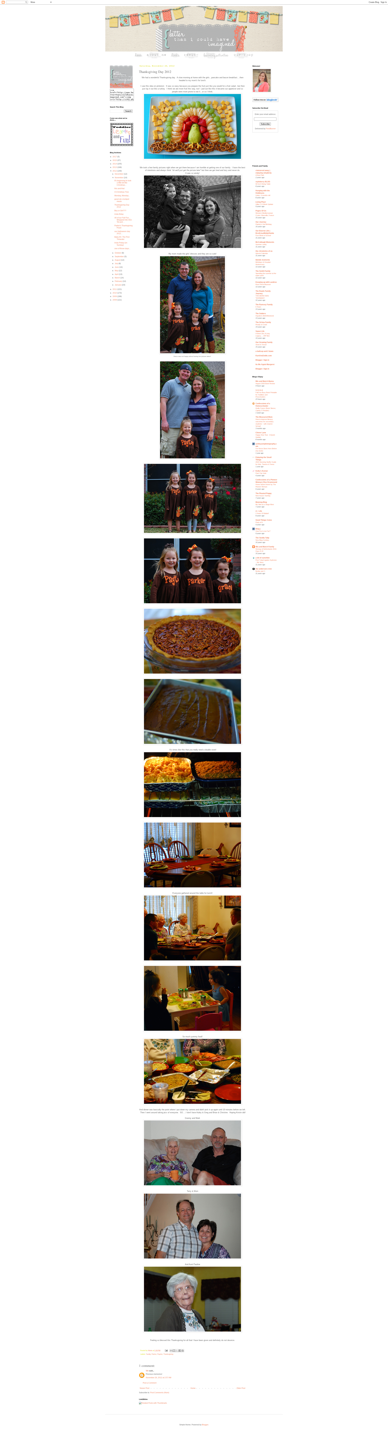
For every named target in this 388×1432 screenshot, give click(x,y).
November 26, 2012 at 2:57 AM (158, 1378)
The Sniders (261, 313)
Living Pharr (261, 202)
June (117, 267)
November (119, 178)
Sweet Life (260, 331)
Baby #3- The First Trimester (121, 238)
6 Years (258, 307)
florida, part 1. (261, 571)
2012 (115, 171)
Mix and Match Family (265, 547)
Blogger (205, 1425)
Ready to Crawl (261, 324)
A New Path (260, 175)
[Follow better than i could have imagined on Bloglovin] (265, 101)
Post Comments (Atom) (159, 1393)
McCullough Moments (265, 242)
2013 (115, 167)
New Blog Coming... (263, 540)
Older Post (241, 1388)
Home (193, 1388)
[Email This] (171, 1350)
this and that (119, 188)
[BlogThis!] (174, 1350)
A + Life (259, 511)
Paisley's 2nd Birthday (264, 224)
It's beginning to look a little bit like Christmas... (122, 183)
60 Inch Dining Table (263, 184)
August (118, 260)
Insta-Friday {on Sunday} (120, 244)
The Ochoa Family (263, 322)
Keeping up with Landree (266, 282)
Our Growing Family (264, 342)
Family (148, 1354)
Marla (150, 1350)
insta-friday (119, 214)
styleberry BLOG (263, 182)
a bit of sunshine (263, 558)
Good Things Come (264, 520)
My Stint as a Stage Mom (265, 504)
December (119, 174)
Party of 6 (259, 522)
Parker (154, 1354)
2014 (115, 164)
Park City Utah (261, 473)
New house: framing (263, 496)
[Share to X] (176, 1350)
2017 (115, 157)
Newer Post (144, 1388)
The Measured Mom (264, 417)
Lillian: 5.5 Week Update (264, 204)
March (117, 278)
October (118, 253)
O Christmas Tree (121, 192)
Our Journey (261, 222)
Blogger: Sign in (262, 360)
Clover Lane (261, 433)
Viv (147, 1371)
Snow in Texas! (261, 344)
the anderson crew (264, 569)
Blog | (258, 529)
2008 (115, 300)
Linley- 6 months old (263, 195)
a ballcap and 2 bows (264, 351)
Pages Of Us (261, 211)
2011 (115, 289)
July (117, 263)
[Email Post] (166, 1350)
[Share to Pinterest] (182, 1350)
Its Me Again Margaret (265, 364)
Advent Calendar (262, 253)
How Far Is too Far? (263, 531)
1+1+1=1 (259, 390)
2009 (115, 296)
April (117, 274)
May (117, 271)
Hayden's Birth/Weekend (265, 316)
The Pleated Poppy (264, 493)
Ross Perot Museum (263, 284)
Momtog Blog (261, 502)
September (119, 256)
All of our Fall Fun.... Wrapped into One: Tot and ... (123, 220)
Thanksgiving (168, 1354)
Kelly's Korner (262, 471)
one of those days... (122, 248)
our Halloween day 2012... (122, 232)
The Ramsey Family (264, 305)
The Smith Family (263, 271)
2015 (115, 160)
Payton (159, 1354)
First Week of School (263, 235)
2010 (115, 293)
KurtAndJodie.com (264, 356)
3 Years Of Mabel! (262, 513)
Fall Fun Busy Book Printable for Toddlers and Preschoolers (266, 395)
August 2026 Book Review (265, 383)
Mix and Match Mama (265, 381)
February (119, 281)
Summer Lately (261, 244)
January (118, 285)
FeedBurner (271, 129)
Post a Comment (149, 1383)
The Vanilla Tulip (262, 538)
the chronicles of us (264, 251)
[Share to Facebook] (179, 1350)
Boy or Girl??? (120, 211)
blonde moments (263, 260)
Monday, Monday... (122, 196)
